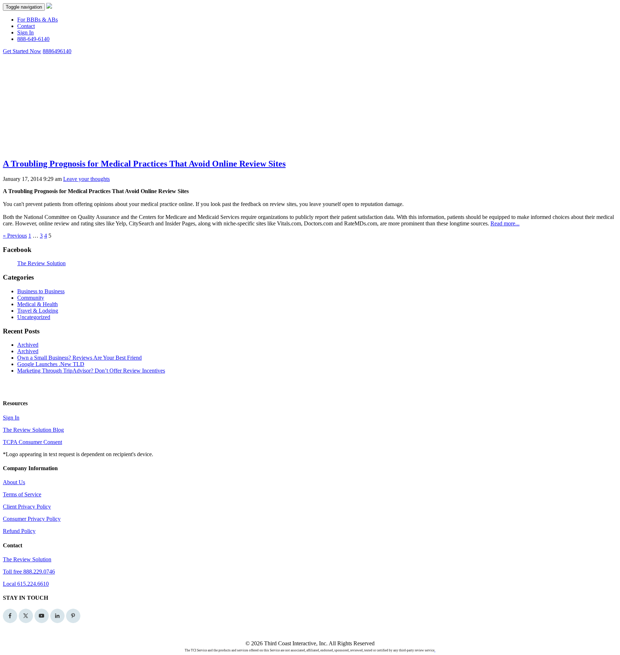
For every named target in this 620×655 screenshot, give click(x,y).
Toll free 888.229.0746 (29, 572)
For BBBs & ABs (37, 20)
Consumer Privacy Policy (32, 519)
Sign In (25, 32)
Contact (26, 26)
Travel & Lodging (37, 311)
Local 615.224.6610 (26, 584)
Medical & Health (37, 304)
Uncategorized (33, 317)
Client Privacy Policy (27, 507)
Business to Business (41, 291)
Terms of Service (22, 494)
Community (30, 298)
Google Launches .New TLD (50, 364)
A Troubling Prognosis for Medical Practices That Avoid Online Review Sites (144, 163)
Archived (27, 345)
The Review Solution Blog (33, 430)
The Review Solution (41, 263)
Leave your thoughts (86, 179)
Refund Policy (19, 531)
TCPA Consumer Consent (32, 442)
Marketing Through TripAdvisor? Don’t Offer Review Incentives (91, 371)
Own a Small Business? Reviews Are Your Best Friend (79, 358)
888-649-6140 (33, 39)
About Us (14, 482)
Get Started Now (22, 51)
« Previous (15, 236)
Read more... (505, 223)
